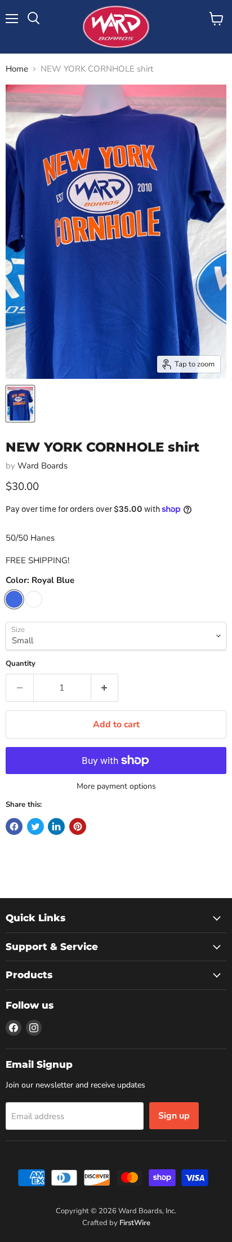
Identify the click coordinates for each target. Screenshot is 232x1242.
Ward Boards (42, 465)
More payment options (116, 786)
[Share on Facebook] (14, 826)
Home (17, 69)
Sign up (174, 1116)
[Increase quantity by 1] (105, 688)
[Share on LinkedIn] (56, 826)
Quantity (20, 664)
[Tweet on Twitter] (35, 826)
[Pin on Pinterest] (77, 826)
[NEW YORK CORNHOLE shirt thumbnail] (20, 404)
